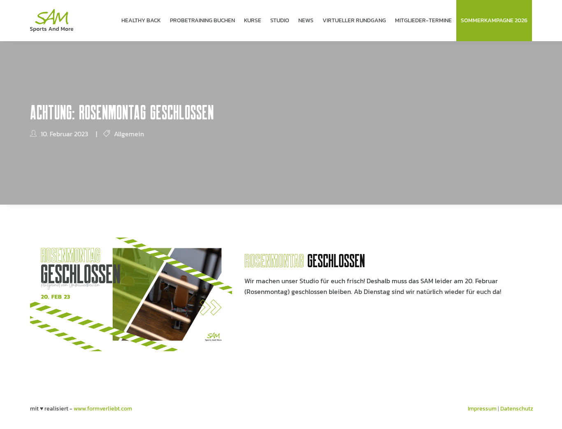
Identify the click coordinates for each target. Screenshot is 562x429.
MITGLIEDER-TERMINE (423, 20)
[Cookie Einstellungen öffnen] (18, 419)
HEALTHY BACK (141, 20)
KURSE (252, 20)
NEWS (306, 20)
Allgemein (129, 134)
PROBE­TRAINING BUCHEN (202, 20)
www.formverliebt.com (103, 408)
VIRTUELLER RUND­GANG (354, 20)
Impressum (482, 408)
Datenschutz (516, 408)
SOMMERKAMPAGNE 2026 (494, 20)
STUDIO (279, 20)
